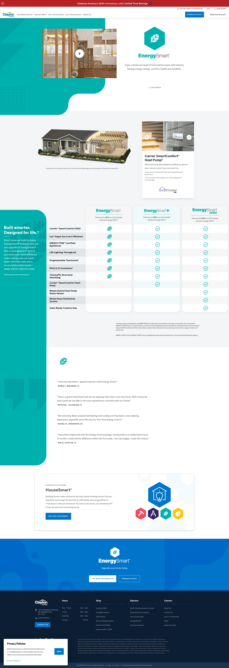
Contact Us (42, 625)
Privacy (116, 665)
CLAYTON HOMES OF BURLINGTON (191, 9)
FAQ (208, 9)
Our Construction (56, 14)
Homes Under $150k (104, 629)
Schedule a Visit (129, 579)
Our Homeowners (74, 14)
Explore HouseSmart (58, 516)
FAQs (166, 621)
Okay (59, 651)
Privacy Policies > (14, 661)
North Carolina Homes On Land (142, 608)
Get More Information (102, 579)
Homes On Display (103, 625)
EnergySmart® (135, 621)
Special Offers (40, 14)
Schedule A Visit (194, 14)
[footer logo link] (41, 602)
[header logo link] (8, 14)
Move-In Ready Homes (105, 621)
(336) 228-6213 (221, 9)
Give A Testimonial (171, 616)
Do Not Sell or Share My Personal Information (137, 665)
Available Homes (25, 14)
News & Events (170, 625)
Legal (109, 665)
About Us (87, 14)
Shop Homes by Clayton (139, 612)
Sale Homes (100, 616)
